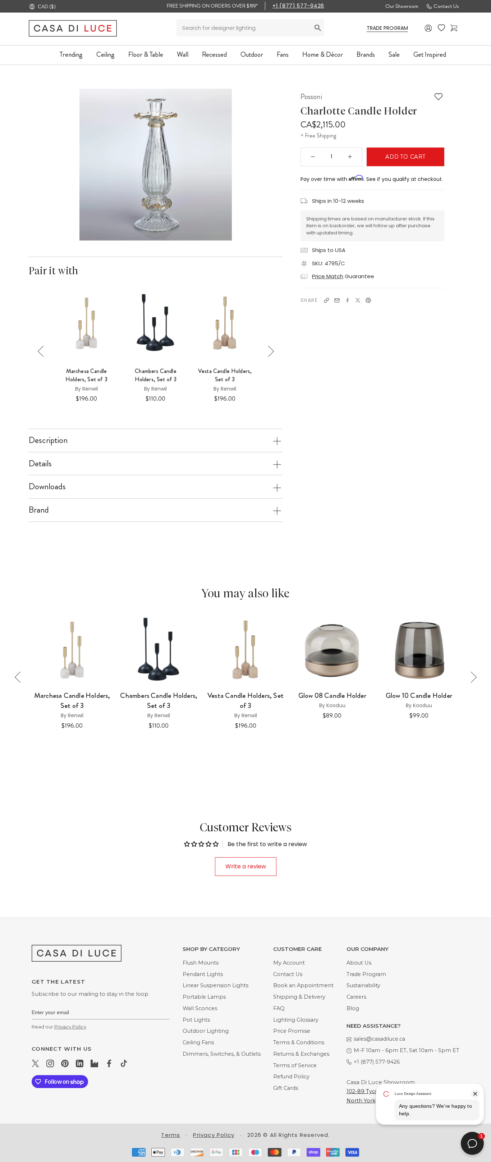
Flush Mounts (201, 963)
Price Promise (291, 1031)
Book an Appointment (303, 985)
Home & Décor (322, 54)
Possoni (311, 96)
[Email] (337, 300)
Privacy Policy (70, 1027)
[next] (239, 165)
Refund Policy (291, 1076)
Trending (71, 54)
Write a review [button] (245, 866)
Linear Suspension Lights (215, 985)
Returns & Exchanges (301, 1054)
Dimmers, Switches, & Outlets (222, 1054)
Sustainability (363, 985)
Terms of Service (295, 1065)
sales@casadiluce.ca (379, 1039)
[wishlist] (441, 28)
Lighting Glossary (295, 1020)
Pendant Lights (203, 974)
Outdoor (251, 54)
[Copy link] (326, 300)
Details (40, 463)
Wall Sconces (200, 1008)
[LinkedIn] (79, 1063)
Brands (366, 54)
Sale (394, 54)
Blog (353, 1008)
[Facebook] (347, 300)
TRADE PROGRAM (387, 28)
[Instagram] (50, 1063)
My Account (289, 963)
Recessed (214, 54)
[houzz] (94, 1063)
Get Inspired (429, 54)
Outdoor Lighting (206, 1031)
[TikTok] (124, 1063)
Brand (39, 510)
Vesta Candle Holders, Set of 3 (225, 375)
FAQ (279, 1008)
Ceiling (105, 54)
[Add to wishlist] (438, 96)
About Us (359, 963)
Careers (356, 997)
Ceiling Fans (198, 1042)
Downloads (47, 486)
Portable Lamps (204, 997)
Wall (182, 54)
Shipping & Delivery (299, 997)
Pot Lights (196, 1020)
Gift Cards (285, 1088)
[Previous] (43, 351)
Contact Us (446, 6)
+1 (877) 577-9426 (298, 5)
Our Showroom (401, 6)
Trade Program (366, 974)
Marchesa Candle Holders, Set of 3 (86, 375)
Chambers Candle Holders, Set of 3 (156, 375)
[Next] (268, 351)
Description (48, 440)
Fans (283, 54)
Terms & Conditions (298, 1042)
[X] (358, 300)
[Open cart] (453, 28)
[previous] (72, 165)
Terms (170, 1135)
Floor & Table (145, 54)
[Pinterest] (368, 300)
